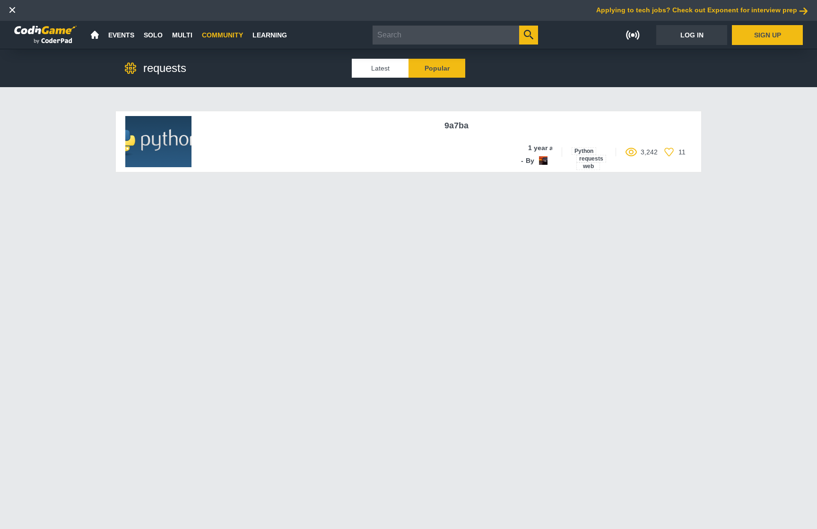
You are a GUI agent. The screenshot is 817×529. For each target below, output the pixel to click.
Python (583, 151)
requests (591, 158)
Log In (692, 35)
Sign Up (767, 35)
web (588, 166)
